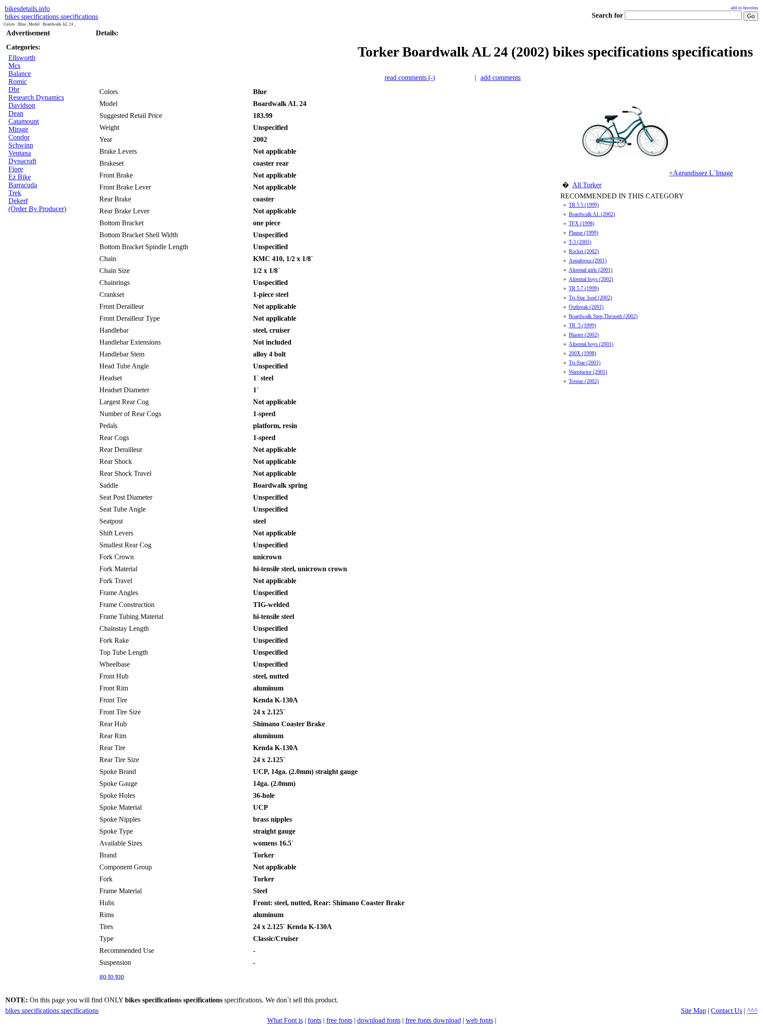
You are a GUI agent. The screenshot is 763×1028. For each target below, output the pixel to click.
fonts (314, 1020)
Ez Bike (19, 177)
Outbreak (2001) (586, 307)
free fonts (339, 1020)
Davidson (21, 105)
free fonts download (433, 1020)
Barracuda (22, 185)
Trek (14, 193)
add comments (500, 77)
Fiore (15, 169)
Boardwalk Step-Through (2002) (603, 316)
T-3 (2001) (580, 242)
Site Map (693, 1010)
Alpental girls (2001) (590, 270)
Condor (19, 137)
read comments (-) (410, 77)
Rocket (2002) (584, 251)
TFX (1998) (581, 223)
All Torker (586, 185)
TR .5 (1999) (582, 325)
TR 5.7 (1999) (584, 288)
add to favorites (744, 7)
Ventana (19, 153)
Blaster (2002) (584, 335)
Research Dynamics (36, 97)
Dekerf (18, 201)
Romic (17, 81)
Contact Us (726, 1010)
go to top (111, 976)
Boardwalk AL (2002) (592, 214)
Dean (15, 113)
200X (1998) (582, 353)
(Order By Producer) (37, 208)
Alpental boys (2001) (591, 344)
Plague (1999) (583, 233)
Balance (19, 73)
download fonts (378, 1020)
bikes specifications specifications (51, 16)
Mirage (18, 129)
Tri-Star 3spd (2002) (590, 298)
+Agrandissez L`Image (701, 173)
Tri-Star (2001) (585, 363)
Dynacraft (22, 161)
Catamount (23, 121)
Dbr (13, 89)
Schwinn (20, 145)
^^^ (752, 1010)
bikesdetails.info (27, 8)
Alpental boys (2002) (591, 279)
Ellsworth (21, 57)
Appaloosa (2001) (588, 261)
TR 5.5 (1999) (584, 205)
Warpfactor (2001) (588, 372)
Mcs (14, 65)
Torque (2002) (584, 381)
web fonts (479, 1020)
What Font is (285, 1020)
